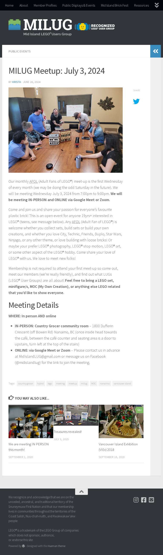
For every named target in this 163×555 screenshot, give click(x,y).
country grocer (25, 383)
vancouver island (122, 383)
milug (84, 383)
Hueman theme (56, 546)
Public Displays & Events (78, 5)
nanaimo (105, 383)
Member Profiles (45, 5)
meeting (60, 383)
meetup (73, 383)
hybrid (40, 383)
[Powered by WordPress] (23, 546)
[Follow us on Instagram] (136, 500)
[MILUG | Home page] (61, 27)
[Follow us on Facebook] (144, 500)
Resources (141, 5)
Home (9, 5)
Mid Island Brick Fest (114, 5)
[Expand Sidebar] (155, 51)
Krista (16, 82)
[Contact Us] (152, 500)
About (24, 5)
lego (50, 383)
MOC (93, 383)
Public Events (19, 51)
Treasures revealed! (67, 431)
